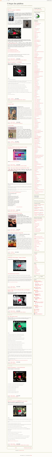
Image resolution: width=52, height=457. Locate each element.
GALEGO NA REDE (36, 87)
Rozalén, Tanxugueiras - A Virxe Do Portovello (16, 367)
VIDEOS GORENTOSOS (37, 184)
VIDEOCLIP (24, 99)
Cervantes (35, 254)
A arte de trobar (11, 125)
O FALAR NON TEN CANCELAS (37, 294)
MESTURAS (36, 305)
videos (35, 183)
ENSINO (35, 78)
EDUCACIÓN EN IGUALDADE (38, 76)
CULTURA (35, 55)
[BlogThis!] (17, 122)
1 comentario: (12, 98)
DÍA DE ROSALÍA (36, 70)
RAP (34, 160)
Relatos (35, 165)
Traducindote (36, 260)
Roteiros (35, 247)
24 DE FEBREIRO (36, 24)
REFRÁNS (35, 161)
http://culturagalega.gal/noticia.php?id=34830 (13, 50)
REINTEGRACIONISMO (37, 164)
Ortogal (35, 259)
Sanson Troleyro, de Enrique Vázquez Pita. (15, 232)
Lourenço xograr (11, 104)
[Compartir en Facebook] (17, 98)
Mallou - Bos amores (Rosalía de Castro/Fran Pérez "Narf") (18, 167)
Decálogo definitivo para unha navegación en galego (14, 148)
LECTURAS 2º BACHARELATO (19, 123)
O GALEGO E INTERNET (23, 165)
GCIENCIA (35, 90)
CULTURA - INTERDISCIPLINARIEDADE (15, 165)
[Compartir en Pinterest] (18, 98)
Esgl (34, 255)
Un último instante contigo (38, 288)
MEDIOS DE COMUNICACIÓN (38, 131)
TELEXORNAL (36, 178)
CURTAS (35, 61)
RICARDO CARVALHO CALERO (38, 166)
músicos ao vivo (36, 271)
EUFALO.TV (35, 82)
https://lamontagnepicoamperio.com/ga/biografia (13, 273)
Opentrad (35, 258)
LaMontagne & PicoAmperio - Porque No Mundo (17, 257)
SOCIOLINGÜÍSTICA (37, 174)
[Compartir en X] (16, 98)
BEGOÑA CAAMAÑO (37, 41)
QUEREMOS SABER (37, 157)
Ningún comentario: (13, 122)
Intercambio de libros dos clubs (38, 241)
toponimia (35, 179)
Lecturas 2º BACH (17, 142)
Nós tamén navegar (36, 242)
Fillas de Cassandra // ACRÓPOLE (14, 10)
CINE (35, 50)
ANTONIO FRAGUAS (37, 32)
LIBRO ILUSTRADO (36, 118)
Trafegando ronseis (36, 250)
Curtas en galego (36, 62)
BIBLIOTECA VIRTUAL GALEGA (38, 219)
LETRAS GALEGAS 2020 (37, 113)
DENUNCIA (35, 66)
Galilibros (35, 227)
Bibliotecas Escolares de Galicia (38, 236)
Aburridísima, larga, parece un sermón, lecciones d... (38, 207)
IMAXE (35, 95)
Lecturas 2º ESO (36, 104)
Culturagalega (36, 226)
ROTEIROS (35, 169)
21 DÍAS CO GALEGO (37, 23)
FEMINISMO (18, 99)
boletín (35, 42)
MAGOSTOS (35, 127)
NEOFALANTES (36, 142)
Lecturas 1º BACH (12, 123)
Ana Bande (36, 290)
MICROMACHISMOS (37, 132)
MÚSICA (21, 99)
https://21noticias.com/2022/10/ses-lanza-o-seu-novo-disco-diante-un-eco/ (19, 360)
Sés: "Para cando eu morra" (13, 316)
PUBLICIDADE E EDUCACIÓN (38, 156)
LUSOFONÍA (35, 126)
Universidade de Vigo (37, 231)
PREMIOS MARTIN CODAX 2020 (38, 155)
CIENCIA (35, 49)
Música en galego (36, 139)
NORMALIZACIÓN (36, 143)
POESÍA (35, 152)
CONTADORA (36, 54)
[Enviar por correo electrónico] (15, 98)
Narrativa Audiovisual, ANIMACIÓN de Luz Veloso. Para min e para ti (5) (39, 303)
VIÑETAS (35, 187)
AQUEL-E (35, 33)
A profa (36, 301)
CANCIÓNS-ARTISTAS (37, 45)
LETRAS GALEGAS (36, 109)
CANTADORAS (36, 46)
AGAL (35, 31)
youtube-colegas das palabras (38, 9)
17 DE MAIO (35, 22)
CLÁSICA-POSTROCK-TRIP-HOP (38, 51)
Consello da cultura (36, 223)
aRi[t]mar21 (35, 37)
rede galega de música (37, 273)
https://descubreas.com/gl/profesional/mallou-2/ (15, 192)
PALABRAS (35, 151)
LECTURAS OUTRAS (37, 108)
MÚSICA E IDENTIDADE (37, 136)
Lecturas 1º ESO (36, 100)
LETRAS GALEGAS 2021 (37, 114)
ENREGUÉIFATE (36, 77)
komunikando (36, 268)
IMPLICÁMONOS (36, 96)
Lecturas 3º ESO (36, 105)
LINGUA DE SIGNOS (37, 122)
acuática (36, 312)
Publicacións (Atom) (21, 450)
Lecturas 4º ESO (17, 230)
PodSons (35, 272)
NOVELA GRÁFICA (36, 146)
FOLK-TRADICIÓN (36, 86)
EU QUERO (35, 81)
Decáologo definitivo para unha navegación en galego (17, 147)
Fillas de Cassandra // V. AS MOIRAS (15, 62)
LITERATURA (36, 123)
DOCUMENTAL (36, 73)
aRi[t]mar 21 (35, 36)
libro (34, 117)
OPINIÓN (35, 148)
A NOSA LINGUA (36, 28)
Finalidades (35, 85)
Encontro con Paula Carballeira (38, 281)
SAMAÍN (35, 170)
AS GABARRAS (37, 297)
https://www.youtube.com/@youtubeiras (14, 161)
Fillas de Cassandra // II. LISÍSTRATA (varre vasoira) (17, 401)
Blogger (31, 455)
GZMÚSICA (35, 267)
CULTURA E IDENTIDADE (13, 99)
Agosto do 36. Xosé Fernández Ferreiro (15, 213)
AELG (35, 235)
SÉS (34, 173)
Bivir (34, 222)
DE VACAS (35, 65)
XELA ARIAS (35, 188)
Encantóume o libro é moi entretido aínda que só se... (38, 210)
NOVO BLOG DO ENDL (38, 295)
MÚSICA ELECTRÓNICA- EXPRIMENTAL (37, 138)
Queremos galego (36, 246)
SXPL (35, 175)
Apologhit (35, 264)
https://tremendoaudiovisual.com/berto (12, 49)
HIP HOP (35, 91)
